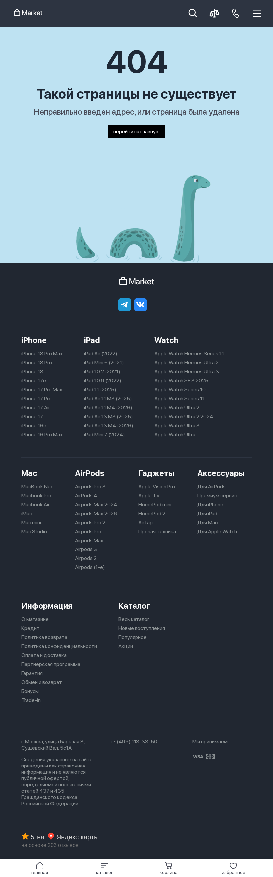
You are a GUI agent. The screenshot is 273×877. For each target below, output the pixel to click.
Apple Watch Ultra (174, 434)
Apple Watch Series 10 (180, 389)
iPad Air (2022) (100, 353)
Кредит (30, 628)
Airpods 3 (86, 549)
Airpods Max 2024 (96, 504)
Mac (29, 473)
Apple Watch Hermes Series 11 (189, 353)
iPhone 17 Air (35, 407)
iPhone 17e (33, 380)
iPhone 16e (33, 425)
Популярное (132, 637)
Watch (166, 340)
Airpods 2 (86, 558)
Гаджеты (156, 473)
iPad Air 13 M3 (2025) (108, 416)
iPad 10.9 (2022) (102, 380)
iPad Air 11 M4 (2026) (108, 407)
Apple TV (149, 495)
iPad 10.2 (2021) (102, 371)
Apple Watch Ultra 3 (177, 425)
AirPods (89, 473)
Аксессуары (221, 473)
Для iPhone (210, 504)
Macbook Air (35, 504)
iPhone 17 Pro (36, 398)
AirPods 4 (86, 495)
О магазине (35, 619)
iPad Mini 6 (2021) (104, 362)
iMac (26, 513)
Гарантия (32, 673)
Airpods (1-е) (90, 567)
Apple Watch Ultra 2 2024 (183, 416)
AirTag (145, 522)
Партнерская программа (50, 664)
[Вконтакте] (140, 304)
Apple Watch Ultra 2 (176, 407)
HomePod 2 (151, 513)
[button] (104, 868)
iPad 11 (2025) (100, 389)
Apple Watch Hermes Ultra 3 (186, 371)
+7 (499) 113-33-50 (133, 741)
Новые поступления (141, 628)
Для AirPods (211, 486)
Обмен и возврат (41, 682)
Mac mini (31, 522)
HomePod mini (154, 504)
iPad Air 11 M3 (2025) (108, 398)
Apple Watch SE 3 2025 (181, 380)
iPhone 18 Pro (36, 362)
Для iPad (207, 513)
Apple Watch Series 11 (179, 398)
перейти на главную (136, 131)
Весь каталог (134, 619)
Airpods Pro (88, 531)
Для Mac (207, 522)
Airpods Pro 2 (90, 522)
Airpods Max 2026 (96, 513)
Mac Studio (34, 531)
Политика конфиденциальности (59, 646)
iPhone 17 (32, 416)
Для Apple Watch (217, 531)
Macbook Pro (36, 495)
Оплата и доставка (44, 655)
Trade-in (31, 700)
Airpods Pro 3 (90, 486)
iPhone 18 (32, 371)
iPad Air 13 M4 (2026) (108, 425)
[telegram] (124, 304)
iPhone (34, 340)
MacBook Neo (37, 486)
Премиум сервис (217, 495)
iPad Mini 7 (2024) (104, 434)
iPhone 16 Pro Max (42, 434)
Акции (125, 646)
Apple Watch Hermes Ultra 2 (186, 362)
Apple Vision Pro (156, 486)
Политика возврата (44, 637)
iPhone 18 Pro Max (42, 353)
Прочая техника (157, 531)
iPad (92, 340)
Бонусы (30, 691)
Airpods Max (89, 540)
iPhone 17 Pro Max (41, 389)
